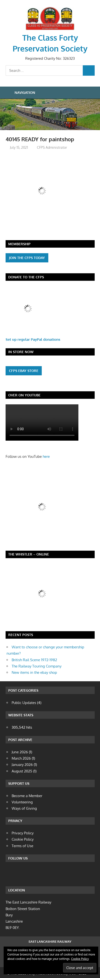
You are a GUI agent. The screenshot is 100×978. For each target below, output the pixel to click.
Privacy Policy (22, 833)
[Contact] (37, 873)
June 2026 (20, 752)
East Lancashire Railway (50, 941)
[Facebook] (11, 873)
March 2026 (21, 758)
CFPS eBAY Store (23, 371)
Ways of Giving (24, 808)
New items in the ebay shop (34, 672)
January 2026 (22, 764)
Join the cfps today (27, 258)
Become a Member (27, 795)
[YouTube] (50, 873)
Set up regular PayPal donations (33, 339)
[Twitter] (24, 873)
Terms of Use (22, 846)
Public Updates (24, 702)
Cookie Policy (80, 959)
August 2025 (22, 771)
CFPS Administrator (52, 147)
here (46, 456)
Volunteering (22, 802)
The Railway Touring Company (36, 666)
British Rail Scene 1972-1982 (34, 660)
